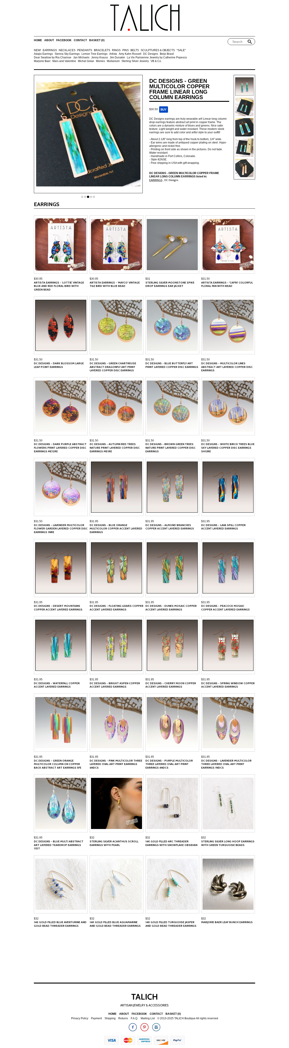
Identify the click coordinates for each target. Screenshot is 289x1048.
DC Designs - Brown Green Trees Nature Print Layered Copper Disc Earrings (170, 447)
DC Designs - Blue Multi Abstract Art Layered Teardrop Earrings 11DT (58, 845)
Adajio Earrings (43, 53)
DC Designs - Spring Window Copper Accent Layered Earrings (228, 684)
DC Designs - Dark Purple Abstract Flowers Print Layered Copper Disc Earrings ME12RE (60, 447)
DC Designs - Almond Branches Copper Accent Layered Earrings (169, 526)
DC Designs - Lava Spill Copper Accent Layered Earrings (223, 526)
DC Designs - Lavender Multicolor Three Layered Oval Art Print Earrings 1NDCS (226, 764)
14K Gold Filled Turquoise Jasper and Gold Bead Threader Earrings (170, 923)
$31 (147, 278)
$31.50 (205, 278)
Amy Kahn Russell (130, 53)
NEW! (37, 50)
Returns (123, 1018)
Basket (97, 40)
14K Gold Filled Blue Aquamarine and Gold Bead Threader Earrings (115, 923)
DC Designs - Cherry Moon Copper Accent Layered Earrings (170, 684)
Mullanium (113, 61)
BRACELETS (102, 50)
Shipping (110, 1018)
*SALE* (181, 50)
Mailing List (148, 1018)
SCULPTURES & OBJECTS (158, 50)
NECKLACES (67, 50)
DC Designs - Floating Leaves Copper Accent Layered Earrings (116, 607)
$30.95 (38, 278)
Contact (80, 40)
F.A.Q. (134, 1018)
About (49, 40)
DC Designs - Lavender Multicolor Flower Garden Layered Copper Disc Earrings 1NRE (61, 528)
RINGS (116, 50)
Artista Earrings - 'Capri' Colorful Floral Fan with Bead (227, 284)
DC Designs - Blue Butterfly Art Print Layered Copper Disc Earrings (171, 365)
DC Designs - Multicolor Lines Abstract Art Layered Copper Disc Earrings (227, 367)
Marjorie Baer (42, 61)
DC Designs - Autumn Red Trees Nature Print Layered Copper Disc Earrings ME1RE (115, 447)
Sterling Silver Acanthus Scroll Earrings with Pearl (114, 843)
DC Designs (150, 53)
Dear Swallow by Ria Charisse (52, 57)
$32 (92, 837)
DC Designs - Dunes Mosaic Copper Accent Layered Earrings (171, 607)
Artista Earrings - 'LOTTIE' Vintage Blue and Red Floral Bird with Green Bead (59, 286)
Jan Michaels (81, 57)
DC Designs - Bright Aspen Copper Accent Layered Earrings (115, 684)
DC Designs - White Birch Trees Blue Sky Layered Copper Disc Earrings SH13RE (227, 447)
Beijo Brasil (167, 53)
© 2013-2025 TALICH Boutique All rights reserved (187, 1018)
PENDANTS (84, 50)
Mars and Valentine (64, 61)
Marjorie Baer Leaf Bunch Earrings (227, 922)
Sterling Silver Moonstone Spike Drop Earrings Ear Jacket (169, 284)
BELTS (135, 50)
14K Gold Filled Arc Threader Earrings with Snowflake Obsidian (171, 843)
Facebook (64, 40)
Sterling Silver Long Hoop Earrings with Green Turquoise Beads (227, 843)
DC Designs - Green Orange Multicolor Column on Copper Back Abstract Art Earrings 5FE (57, 764)
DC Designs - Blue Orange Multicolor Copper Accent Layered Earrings (116, 528)
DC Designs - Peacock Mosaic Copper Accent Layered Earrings (225, 607)
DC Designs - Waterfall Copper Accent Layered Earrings (57, 684)
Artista (113, 53)
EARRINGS (50, 50)
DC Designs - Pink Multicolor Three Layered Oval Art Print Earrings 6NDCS (116, 764)
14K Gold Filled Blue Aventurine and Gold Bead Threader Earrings (60, 923)
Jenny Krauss (99, 57)
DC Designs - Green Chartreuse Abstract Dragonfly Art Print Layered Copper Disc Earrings (113, 367)
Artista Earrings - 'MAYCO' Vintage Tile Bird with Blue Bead (115, 284)
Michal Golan (86, 61)
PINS (125, 50)
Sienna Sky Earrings (67, 53)
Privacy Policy (79, 1018)
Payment (96, 1018)
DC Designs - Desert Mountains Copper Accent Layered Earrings (58, 607)
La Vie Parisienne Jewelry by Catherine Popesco (157, 57)
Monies (100, 61)
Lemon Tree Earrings (94, 53)
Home (38, 40)
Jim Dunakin (117, 57)
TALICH (144, 997)
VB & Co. (156, 61)
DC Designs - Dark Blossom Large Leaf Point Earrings (59, 365)
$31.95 (94, 521)
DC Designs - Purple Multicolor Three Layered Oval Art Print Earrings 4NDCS (169, 764)
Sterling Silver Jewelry (135, 61)
